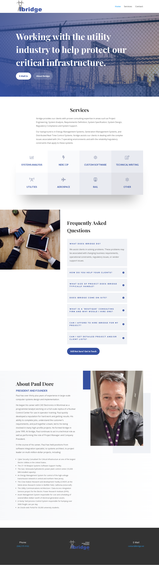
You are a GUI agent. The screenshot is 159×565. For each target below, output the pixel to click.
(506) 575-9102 (23, 546)
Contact (139, 7)
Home (118, 7)
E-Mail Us (23, 76)
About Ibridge (43, 76)
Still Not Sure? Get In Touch (83, 351)
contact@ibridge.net (136, 546)
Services (128, 7)
